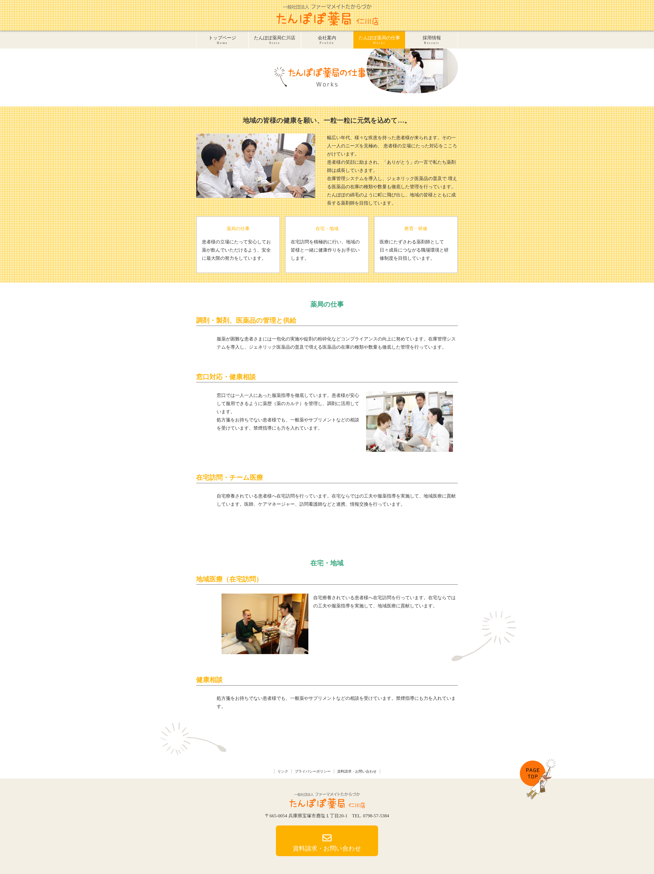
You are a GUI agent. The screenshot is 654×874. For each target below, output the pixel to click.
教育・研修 (415, 228)
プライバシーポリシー (313, 771)
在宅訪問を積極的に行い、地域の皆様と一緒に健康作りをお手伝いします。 (325, 250)
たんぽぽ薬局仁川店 (274, 40)
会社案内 (327, 40)
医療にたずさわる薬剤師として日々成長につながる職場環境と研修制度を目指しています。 (414, 250)
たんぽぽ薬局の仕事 (379, 40)
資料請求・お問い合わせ (357, 771)
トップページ (222, 40)
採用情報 (432, 40)
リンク (282, 771)
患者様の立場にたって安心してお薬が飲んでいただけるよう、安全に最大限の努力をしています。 (236, 250)
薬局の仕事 (238, 228)
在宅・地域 (327, 228)
